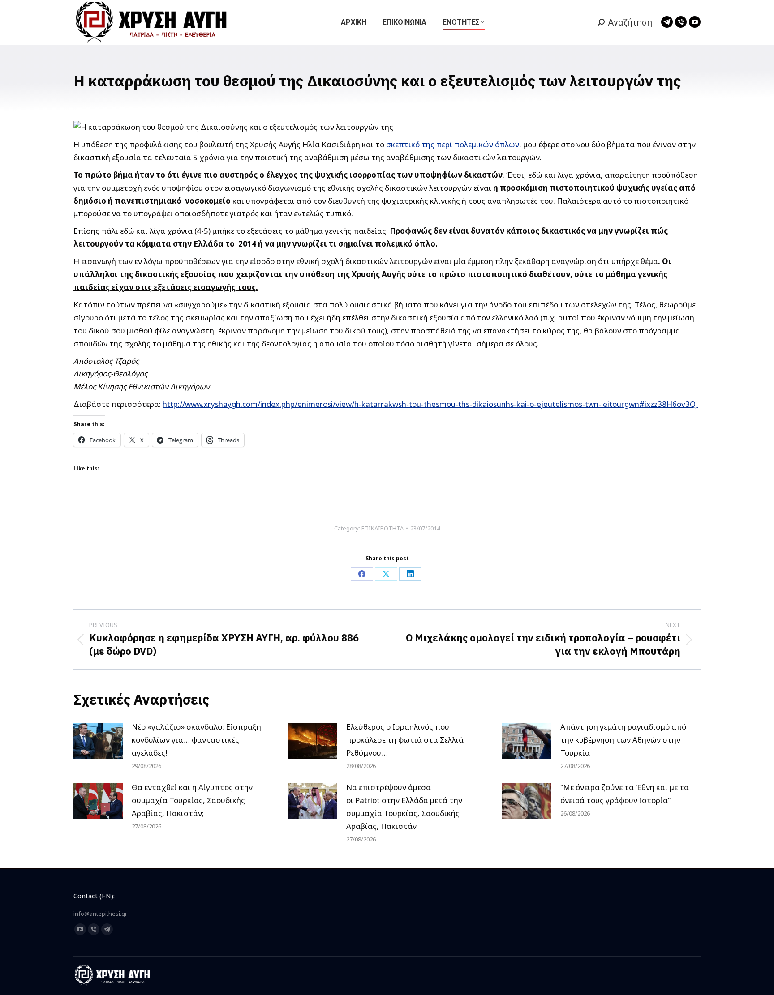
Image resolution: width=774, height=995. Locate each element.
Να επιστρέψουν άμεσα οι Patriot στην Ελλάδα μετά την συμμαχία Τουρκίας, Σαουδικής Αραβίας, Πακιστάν (404, 806)
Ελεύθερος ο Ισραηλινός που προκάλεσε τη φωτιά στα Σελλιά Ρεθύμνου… (405, 740)
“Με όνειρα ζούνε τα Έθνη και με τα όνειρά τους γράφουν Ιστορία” (624, 793)
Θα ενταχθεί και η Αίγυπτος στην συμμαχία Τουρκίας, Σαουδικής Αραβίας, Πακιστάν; (192, 800)
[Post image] (98, 741)
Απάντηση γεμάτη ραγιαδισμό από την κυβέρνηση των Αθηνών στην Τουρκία (623, 740)
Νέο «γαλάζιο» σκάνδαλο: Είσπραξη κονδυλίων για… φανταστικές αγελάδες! (196, 740)
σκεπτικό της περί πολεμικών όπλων (452, 144)
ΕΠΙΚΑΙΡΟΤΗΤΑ (382, 528)
